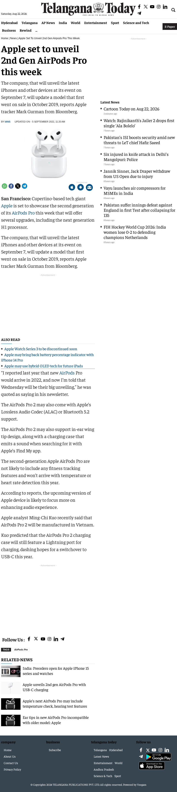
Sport (115, 22)
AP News (48, 22)
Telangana (30, 22)
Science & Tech (103, 776)
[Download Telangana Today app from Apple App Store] (72, 188)
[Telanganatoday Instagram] (49, 639)
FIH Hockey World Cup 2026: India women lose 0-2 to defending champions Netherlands (135, 232)
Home (4, 38)
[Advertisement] (48, 598)
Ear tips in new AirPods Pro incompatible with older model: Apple (56, 720)
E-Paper (170, 26)
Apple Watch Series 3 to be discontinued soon (40, 348)
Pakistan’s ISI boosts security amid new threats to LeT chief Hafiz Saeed (139, 139)
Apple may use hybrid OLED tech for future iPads (43, 365)
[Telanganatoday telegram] (62, 639)
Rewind (26, 30)
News (13, 38)
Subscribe (55, 750)
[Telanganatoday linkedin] (56, 639)
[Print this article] (89, 188)
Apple (7, 205)
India (63, 22)
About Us (10, 756)
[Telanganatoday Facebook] (29, 639)
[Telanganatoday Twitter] (36, 639)
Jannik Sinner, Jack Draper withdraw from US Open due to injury (137, 173)
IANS (7, 121)
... (36, 30)
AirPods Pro (23, 213)
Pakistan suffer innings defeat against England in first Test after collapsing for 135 (139, 210)
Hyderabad (9, 22)
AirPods (67, 372)
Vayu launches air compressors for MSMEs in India (135, 190)
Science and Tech (136, 22)
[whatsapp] (4, 186)
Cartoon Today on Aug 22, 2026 (131, 108)
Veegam (141, 784)
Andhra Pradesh (104, 769)
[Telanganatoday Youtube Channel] (43, 639)
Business (9, 30)
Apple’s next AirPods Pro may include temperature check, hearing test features (55, 703)
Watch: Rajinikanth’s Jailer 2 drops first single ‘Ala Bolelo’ (139, 123)
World (75, 22)
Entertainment (95, 22)
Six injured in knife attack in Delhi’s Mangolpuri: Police (136, 156)
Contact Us (11, 763)
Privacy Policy (12, 769)
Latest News (109, 102)
